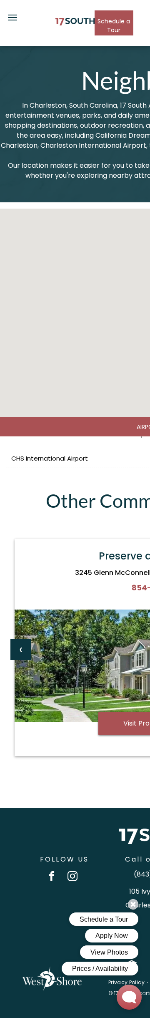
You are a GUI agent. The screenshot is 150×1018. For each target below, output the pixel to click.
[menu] (12, 17)
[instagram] (72, 877)
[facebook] (52, 877)
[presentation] (20, 649)
